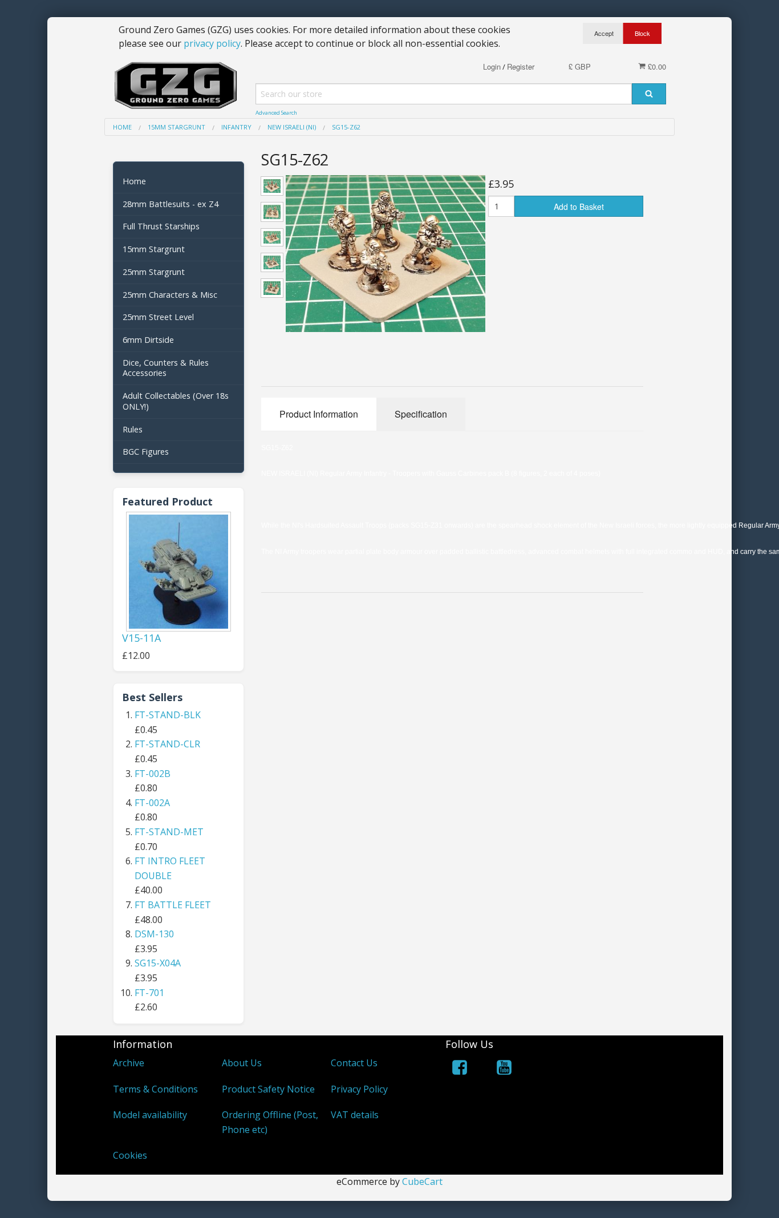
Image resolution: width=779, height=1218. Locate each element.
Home (134, 181)
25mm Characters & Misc (170, 294)
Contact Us (354, 1063)
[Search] (649, 93)
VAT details (355, 1114)
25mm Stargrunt (154, 271)
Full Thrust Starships (161, 226)
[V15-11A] (178, 571)
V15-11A (141, 638)
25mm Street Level (158, 316)
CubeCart (422, 1181)
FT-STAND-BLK (168, 715)
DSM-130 (154, 934)
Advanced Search (276, 112)
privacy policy (212, 43)
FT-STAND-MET (169, 832)
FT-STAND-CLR (167, 744)
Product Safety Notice (268, 1089)
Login (492, 66)
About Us (242, 1063)
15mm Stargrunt (154, 249)
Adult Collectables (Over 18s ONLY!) (176, 401)
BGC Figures (146, 451)
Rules (133, 429)
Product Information (318, 413)
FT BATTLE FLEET (173, 905)
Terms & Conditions (155, 1089)
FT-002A (152, 802)
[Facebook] (459, 1069)
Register (520, 66)
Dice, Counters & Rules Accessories (166, 368)
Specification (421, 413)
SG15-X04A (158, 963)
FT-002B (153, 773)
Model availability (150, 1114)
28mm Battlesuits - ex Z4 (170, 204)
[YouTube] (504, 1069)
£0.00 (656, 66)
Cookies (130, 1155)
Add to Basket (579, 206)
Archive (128, 1063)
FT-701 (149, 992)
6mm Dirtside (148, 339)
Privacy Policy (359, 1089)
